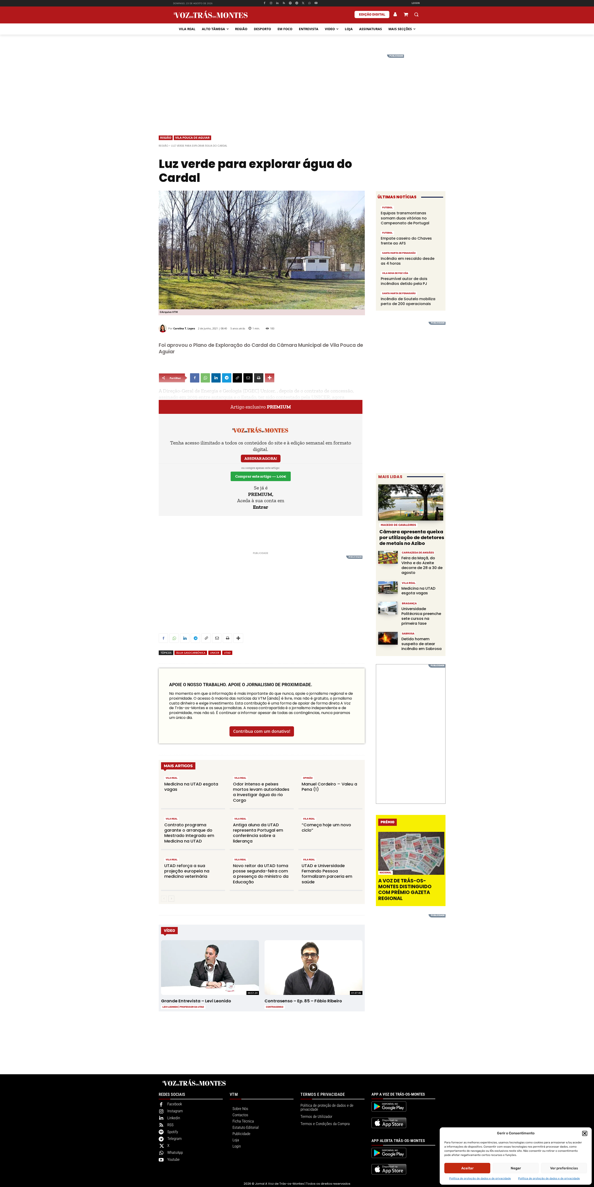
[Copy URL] (237, 378)
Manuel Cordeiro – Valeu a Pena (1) (329, 786)
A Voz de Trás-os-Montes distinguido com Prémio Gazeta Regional (405, 889)
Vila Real (172, 778)
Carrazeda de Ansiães (418, 552)
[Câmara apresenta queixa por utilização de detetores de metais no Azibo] (410, 502)
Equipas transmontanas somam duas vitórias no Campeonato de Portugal (405, 218)
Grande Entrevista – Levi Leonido (196, 1001)
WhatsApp (175, 1152)
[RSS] (284, 3)
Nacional (385, 872)
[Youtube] (316, 3)
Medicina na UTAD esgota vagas (191, 786)
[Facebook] (264, 3)
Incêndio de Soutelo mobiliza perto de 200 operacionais (408, 301)
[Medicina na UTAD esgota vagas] (388, 587)
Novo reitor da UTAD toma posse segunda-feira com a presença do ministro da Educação (260, 874)
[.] (395, 14)
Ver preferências (564, 1168)
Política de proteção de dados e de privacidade (480, 1178)
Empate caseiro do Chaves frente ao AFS (406, 241)
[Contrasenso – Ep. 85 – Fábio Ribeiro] (313, 967)
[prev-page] (164, 899)
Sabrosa (408, 633)
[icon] (406, 15)
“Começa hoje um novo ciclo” (326, 827)
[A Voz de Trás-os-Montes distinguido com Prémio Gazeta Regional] (411, 853)
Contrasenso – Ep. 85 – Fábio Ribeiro (303, 1001)
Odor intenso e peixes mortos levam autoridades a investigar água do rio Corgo (261, 792)
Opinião (308, 778)
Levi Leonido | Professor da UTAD (183, 1007)
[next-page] (171, 899)
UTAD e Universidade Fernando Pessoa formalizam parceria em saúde (327, 874)
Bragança (409, 603)
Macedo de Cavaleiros (398, 525)
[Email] (248, 378)
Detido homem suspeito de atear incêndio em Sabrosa (421, 643)
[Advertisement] (297, 87)
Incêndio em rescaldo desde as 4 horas (407, 261)
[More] (269, 378)
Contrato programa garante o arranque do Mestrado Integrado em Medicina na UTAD (189, 833)
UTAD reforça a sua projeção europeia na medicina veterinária (186, 871)
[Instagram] (271, 3)
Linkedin (173, 1118)
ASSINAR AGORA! (260, 458)
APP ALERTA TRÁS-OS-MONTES (398, 1140)
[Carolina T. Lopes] (163, 328)
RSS (170, 1125)
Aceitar (467, 1168)
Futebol (387, 207)
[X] (303, 3)
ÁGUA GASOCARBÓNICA (190, 652)
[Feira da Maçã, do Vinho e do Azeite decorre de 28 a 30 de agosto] (388, 557)
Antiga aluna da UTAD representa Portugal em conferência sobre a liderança (258, 833)
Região (165, 137)
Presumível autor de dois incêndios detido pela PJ (404, 281)
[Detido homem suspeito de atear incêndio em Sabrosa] (388, 638)
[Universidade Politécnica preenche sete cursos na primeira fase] (388, 608)
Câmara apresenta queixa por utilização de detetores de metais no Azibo (411, 537)
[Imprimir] (258, 378)
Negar (516, 1168)
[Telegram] (296, 3)
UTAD (227, 652)
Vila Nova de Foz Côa (395, 273)
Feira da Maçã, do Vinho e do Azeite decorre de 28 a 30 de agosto (421, 565)
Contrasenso (274, 1007)
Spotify (172, 1131)
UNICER (214, 652)
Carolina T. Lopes (184, 328)
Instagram (175, 1111)
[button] (584, 1133)
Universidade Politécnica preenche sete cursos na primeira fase (421, 616)
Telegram (174, 1138)
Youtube (173, 1159)
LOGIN (416, 3)
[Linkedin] (277, 3)
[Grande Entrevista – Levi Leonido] (210, 967)
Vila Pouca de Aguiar (192, 137)
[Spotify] (290, 3)
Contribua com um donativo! (261, 731)
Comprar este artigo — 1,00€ (260, 476)
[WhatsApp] (309, 3)
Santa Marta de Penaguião (399, 253)
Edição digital (372, 14)
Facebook (174, 1104)
